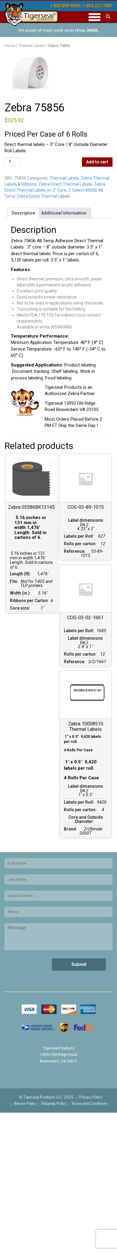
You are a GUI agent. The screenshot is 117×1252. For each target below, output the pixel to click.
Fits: (15, 581)
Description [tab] (23, 213)
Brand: (71, 829)
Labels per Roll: (80, 536)
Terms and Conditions (89, 1104)
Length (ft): (21, 574)
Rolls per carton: (81, 544)
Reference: (75, 551)
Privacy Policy (91, 1097)
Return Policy (25, 1104)
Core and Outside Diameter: (85, 819)
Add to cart (97, 161)
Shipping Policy (54, 1104)
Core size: (21, 608)
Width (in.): (21, 593)
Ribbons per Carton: (30, 600)
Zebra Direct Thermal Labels (65, 184)
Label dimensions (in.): (85, 522)
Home (9, 45)
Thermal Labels (31, 45)
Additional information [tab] (63, 213)
